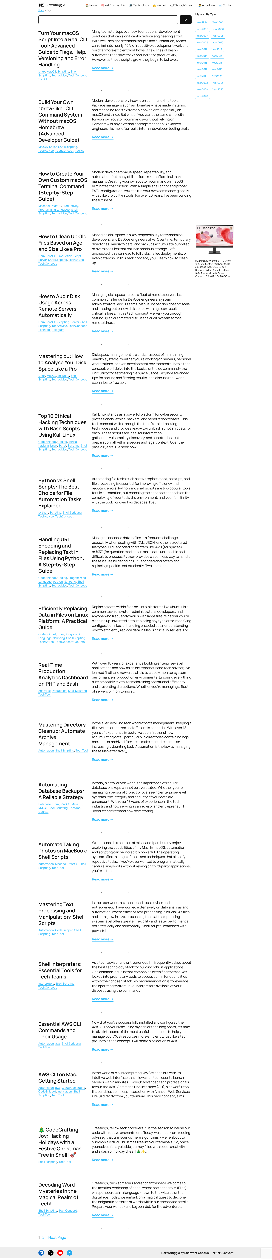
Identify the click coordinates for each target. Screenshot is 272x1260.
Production (64, 256)
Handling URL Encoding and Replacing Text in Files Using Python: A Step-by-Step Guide (61, 555)
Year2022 (202, 82)
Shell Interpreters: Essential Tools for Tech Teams (60, 970)
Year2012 (217, 49)
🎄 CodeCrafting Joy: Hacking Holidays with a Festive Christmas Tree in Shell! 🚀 (59, 1142)
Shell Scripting (67, 147)
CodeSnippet (47, 442)
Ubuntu (80, 642)
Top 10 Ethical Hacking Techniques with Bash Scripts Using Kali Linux (62, 425)
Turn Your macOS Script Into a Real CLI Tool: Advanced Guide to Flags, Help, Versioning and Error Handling (62, 49)
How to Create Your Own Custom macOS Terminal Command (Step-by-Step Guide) (62, 186)
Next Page (57, 1237)
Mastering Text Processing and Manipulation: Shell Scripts (61, 913)
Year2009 (202, 42)
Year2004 (217, 22)
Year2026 (202, 96)
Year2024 (202, 89)
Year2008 (218, 35)
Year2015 (202, 62)
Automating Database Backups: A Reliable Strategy (61, 790)
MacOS (51, 71)
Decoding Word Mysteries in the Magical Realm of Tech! (58, 1194)
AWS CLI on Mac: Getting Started (58, 1077)
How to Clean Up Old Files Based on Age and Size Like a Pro (62, 242)
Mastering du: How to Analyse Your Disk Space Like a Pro (62, 362)
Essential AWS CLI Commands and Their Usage (59, 1030)
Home (41, 9)
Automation (46, 750)
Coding (62, 442)
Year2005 (202, 29)
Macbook (44, 206)
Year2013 (202, 56)
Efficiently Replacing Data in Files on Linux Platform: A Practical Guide (63, 617)
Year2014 (217, 56)
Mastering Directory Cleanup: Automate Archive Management (62, 734)
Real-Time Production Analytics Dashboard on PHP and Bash (63, 674)
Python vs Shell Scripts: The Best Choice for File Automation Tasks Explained (60, 493)
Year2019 (202, 76)
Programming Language (54, 209)
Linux (41, 71)
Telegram (58, 330)
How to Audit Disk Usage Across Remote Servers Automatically (59, 305)
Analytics (44, 691)
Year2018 (217, 69)
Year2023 (217, 82)
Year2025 (217, 89)
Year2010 (218, 42)
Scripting (63, 71)
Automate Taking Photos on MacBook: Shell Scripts (63, 850)
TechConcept (77, 75)
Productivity (70, 206)
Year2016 (217, 62)
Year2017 (202, 69)
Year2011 (202, 49)
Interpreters (46, 983)
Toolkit (42, 79)
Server (42, 260)
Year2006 (218, 29)
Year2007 (202, 35)
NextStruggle (55, 5)
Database (44, 804)
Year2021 (217, 76)
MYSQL (42, 808)
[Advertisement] (214, 160)
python (43, 512)
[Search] (186, 19)
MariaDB (76, 804)
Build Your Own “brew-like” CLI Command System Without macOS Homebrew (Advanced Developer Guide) (60, 121)
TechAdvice (59, 75)
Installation (64, 1091)
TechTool (44, 330)
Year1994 (202, 22)
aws (57, 1043)
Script (53, 147)
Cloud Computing (73, 1088)
